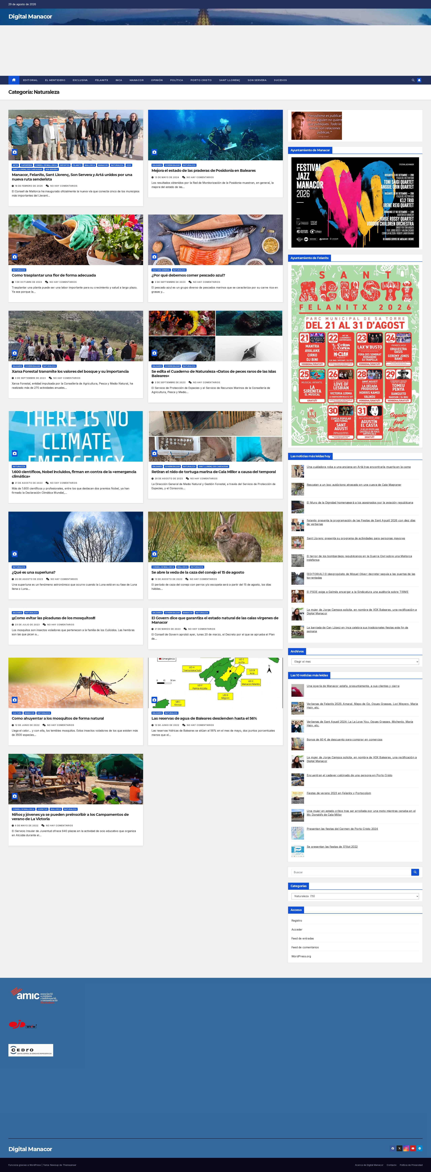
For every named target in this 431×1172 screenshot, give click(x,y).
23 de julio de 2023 (27, 624)
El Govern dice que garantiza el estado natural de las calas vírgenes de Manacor (215, 620)
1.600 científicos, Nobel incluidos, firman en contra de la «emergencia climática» (74, 474)
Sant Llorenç (229, 80)
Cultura (17, 713)
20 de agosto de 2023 (29, 579)
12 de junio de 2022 (27, 725)
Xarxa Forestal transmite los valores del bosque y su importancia (70, 371)
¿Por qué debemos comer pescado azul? (188, 275)
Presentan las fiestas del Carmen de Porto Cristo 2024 (342, 828)
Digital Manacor (30, 16)
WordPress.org (301, 956)
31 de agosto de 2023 (29, 483)
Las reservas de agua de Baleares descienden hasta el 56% (204, 718)
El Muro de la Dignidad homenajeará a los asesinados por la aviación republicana (360, 502)
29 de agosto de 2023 (169, 478)
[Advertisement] (215, 50)
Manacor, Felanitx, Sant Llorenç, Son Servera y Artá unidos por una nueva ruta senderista (72, 176)
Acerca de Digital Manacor (369, 1165)
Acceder (296, 929)
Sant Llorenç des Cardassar (27, 169)
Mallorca (90, 165)
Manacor (137, 80)
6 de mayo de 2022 (27, 825)
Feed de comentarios (305, 947)
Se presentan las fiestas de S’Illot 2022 (332, 846)
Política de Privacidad (411, 1165)
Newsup (54, 1165)
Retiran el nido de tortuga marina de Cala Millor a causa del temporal (214, 472)
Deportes (65, 165)
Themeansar (69, 1165)
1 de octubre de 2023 (29, 282)
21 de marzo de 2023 (168, 629)
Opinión (157, 80)
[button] (413, 80)
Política (176, 80)
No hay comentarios (63, 186)
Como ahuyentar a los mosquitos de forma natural (58, 718)
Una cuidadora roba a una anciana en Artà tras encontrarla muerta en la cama (359, 467)
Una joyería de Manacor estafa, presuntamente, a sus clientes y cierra (353, 686)
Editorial (30, 80)
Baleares (157, 165)
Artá (15, 165)
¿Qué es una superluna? (33, 572)
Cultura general (161, 270)
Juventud (42, 809)
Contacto (391, 1165)
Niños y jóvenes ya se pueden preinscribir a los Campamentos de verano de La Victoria (70, 816)
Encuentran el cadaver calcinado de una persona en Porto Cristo (349, 775)
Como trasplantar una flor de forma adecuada (54, 275)
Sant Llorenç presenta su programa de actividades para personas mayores (356, 538)
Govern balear (172, 165)
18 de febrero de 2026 (29, 186)
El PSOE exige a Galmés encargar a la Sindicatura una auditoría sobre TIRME (357, 591)
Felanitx (101, 80)
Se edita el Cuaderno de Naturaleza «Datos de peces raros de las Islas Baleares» (214, 373)
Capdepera (26, 165)
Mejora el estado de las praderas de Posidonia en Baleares (204, 170)
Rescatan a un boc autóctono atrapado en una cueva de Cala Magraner (354, 484)
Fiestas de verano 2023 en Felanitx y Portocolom (339, 793)
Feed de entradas (302, 938)
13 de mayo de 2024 (167, 177)
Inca (119, 80)
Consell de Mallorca (46, 165)
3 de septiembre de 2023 (170, 282)
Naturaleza (117, 165)
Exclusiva (80, 80)
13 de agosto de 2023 (169, 579)
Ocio (129, 165)
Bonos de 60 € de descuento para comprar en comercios (344, 739)
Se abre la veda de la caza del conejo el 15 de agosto (198, 572)
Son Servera (257, 80)
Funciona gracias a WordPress (25, 1165)
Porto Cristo (201, 80)
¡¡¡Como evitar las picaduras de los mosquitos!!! (53, 618)
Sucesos (280, 80)
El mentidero (55, 80)
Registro (296, 920)
